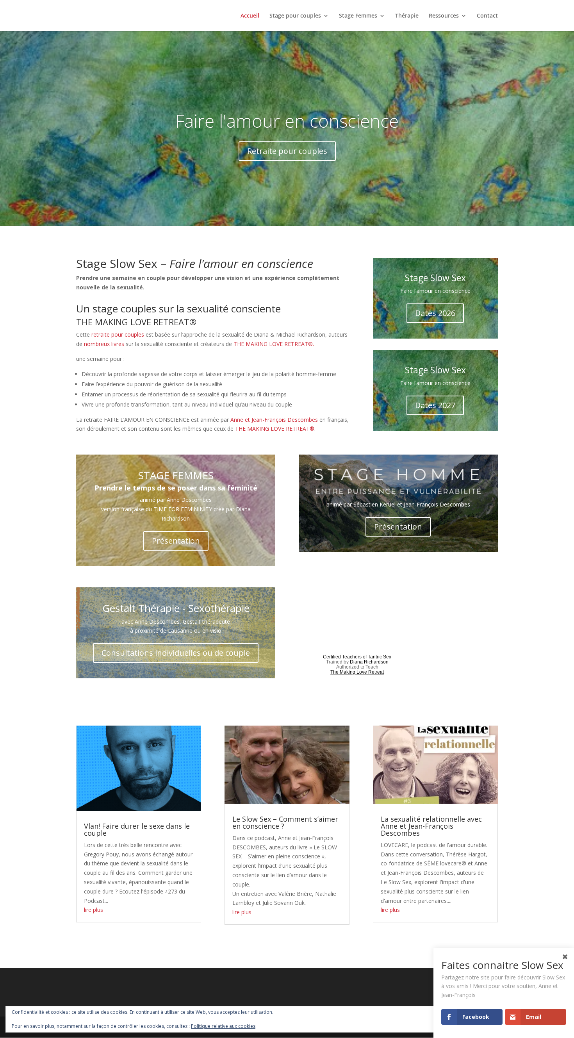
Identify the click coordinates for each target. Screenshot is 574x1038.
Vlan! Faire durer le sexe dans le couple (137, 829)
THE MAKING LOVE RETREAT (272, 428)
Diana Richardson (369, 662)
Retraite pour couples (287, 151)
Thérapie (407, 16)
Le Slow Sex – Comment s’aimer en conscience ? (285, 822)
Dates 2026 (435, 313)
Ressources (444, 16)
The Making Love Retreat (357, 672)
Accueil (250, 16)
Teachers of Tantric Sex (366, 657)
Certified (332, 657)
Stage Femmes (358, 16)
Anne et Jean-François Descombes (274, 419)
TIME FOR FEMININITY (182, 509)
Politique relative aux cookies (223, 1026)
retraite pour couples (117, 334)
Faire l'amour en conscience (287, 121)
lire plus (93, 909)
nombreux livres (104, 344)
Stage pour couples (295, 16)
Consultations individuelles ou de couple (176, 652)
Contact (487, 16)
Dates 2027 (435, 405)
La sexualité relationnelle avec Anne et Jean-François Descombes (431, 826)
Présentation (176, 540)
